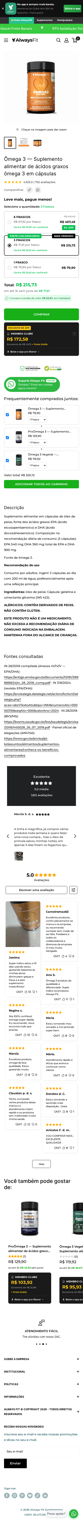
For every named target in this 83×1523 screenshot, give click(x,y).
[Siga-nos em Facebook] (7, 1495)
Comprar (42, 314)
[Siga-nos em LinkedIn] (45, 1495)
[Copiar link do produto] (29, 189)
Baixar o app (72, 8)
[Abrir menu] (6, 40)
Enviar (15, 1463)
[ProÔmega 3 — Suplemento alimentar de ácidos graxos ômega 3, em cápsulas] (29, 1219)
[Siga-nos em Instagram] (14, 1495)
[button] (74, 40)
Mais (41, 1164)
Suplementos (45, 20)
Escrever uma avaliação (36, 890)
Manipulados (65, 20)
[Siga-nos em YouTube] (30, 1495)
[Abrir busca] (58, 40)
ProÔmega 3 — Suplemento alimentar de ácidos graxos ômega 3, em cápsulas (29, 1248)
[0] (74, 40)
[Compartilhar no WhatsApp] (37, 189)
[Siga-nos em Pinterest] (22, 1495)
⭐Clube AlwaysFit (21, 20)
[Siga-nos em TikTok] (37, 1495)
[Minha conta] (66, 40)
